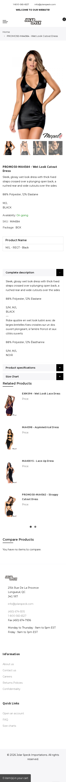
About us (8, 664)
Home (6, 31)
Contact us (9, 670)
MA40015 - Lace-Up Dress (38, 460)
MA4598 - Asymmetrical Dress (40, 427)
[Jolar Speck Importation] (33, 21)
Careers (7, 676)
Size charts (9, 725)
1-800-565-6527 (21, 4)
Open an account (13, 713)
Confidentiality (11, 689)
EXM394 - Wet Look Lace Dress (41, 393)
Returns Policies (13, 682)
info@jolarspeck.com (45, 4)
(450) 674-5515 (16, 611)
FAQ (5, 719)
